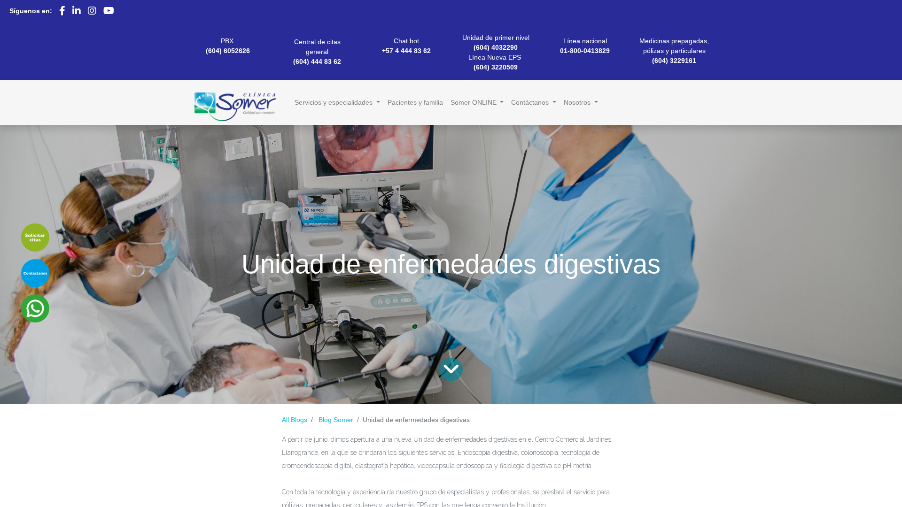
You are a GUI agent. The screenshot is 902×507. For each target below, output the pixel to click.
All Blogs (294, 419)
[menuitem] (415, 102)
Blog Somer (336, 419)
